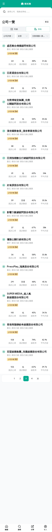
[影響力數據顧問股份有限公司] (26, 221)
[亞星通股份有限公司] (26, 82)
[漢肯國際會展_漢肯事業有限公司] (26, 140)
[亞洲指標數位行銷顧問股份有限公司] (26, 167)
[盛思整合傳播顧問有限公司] (26, 55)
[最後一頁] (37, 378)
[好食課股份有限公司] (26, 194)
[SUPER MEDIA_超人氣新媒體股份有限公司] (26, 305)
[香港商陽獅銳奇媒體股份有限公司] (26, 334)
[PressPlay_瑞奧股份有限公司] (26, 276)
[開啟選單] (3, 3)
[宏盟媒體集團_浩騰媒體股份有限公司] (26, 361)
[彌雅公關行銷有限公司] (26, 248)
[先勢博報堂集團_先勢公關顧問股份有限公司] (26, 111)
